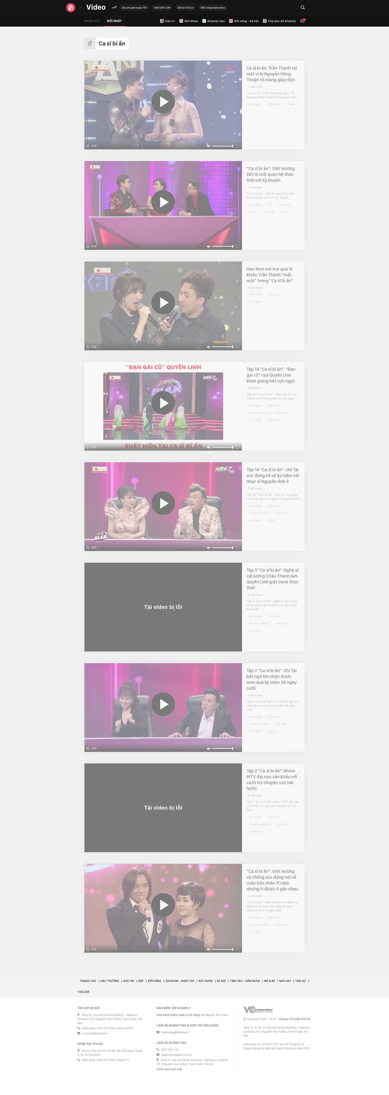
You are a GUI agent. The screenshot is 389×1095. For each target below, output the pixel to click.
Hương (253, 212)
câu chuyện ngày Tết (134, 7)
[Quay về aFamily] (70, 7)
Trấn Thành (274, 104)
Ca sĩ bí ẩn (255, 104)
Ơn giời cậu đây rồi (259, 412)
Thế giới (83, 992)
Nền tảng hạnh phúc (213, 7)
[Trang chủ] (95, 7)
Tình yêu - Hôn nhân (245, 981)
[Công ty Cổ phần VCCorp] (257, 1009)
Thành (291, 104)
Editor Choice (185, 7)
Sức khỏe (205, 981)
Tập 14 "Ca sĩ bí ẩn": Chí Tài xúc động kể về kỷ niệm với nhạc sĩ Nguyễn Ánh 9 (273, 475)
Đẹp (141, 981)
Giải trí (128, 981)
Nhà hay (285, 981)
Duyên (285, 212)
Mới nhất (114, 21)
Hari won (274, 294)
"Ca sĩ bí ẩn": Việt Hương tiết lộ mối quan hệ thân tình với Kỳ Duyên (271, 174)
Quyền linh (274, 420)
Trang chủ (88, 981)
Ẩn (269, 204)
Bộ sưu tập (255, 405)
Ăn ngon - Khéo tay (180, 981)
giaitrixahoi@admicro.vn (176, 1054)
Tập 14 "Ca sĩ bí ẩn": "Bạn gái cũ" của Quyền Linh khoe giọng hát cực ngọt (271, 375)
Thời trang (273, 405)
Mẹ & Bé (269, 981)
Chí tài (271, 520)
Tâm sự (300, 981)
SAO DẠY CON (162, 7)
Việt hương (284, 204)
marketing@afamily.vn (175, 1032)
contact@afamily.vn (94, 1033)
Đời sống (154, 981)
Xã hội (221, 981)
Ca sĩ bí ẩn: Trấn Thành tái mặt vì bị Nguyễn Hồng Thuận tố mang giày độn (272, 73)
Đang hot (92, 21)
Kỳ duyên (269, 212)
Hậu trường (109, 981)
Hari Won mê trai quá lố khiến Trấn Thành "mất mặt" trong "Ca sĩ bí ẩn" (270, 274)
